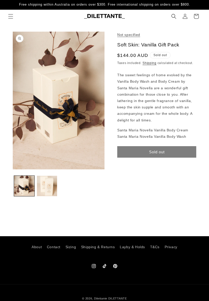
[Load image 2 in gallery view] (47, 186)
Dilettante (100, 298)
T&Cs (155, 247)
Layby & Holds (132, 247)
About (37, 247)
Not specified (128, 35)
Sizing (71, 247)
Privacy (171, 247)
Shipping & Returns (98, 247)
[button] (10, 16)
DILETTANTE (117, 298)
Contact (53, 247)
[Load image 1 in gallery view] (24, 186)
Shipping (149, 63)
